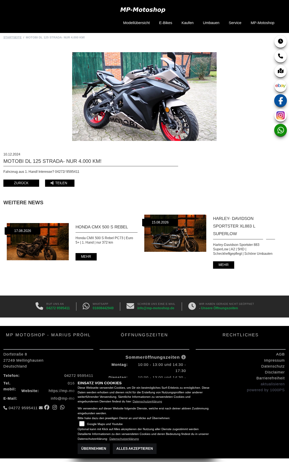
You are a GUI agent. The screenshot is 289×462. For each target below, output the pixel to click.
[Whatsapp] (86, 306)
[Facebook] (280, 100)
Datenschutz (273, 366)
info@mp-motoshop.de (155, 308)
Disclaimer (275, 372)
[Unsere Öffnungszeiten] (192, 306)
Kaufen (188, 23)
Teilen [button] (61, 183)
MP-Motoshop (262, 23)
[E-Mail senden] (130, 306)
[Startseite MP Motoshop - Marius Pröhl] (143, 9)
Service (235, 23)
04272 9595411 (58, 308)
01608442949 (103, 308)
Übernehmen (93, 448)
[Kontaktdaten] (280, 56)
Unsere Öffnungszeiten (219, 308)
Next (261, 242)
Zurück (21, 183)
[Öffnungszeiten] (280, 41)
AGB (280, 354)
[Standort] (280, 71)
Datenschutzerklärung (147, 401)
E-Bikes (165, 23)
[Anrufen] (39, 306)
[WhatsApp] (280, 130)
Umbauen (211, 23)
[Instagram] (280, 115)
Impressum (274, 360)
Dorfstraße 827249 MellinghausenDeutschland (23, 360)
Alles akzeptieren (134, 448)
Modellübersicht (136, 23)
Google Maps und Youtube (105, 424)
